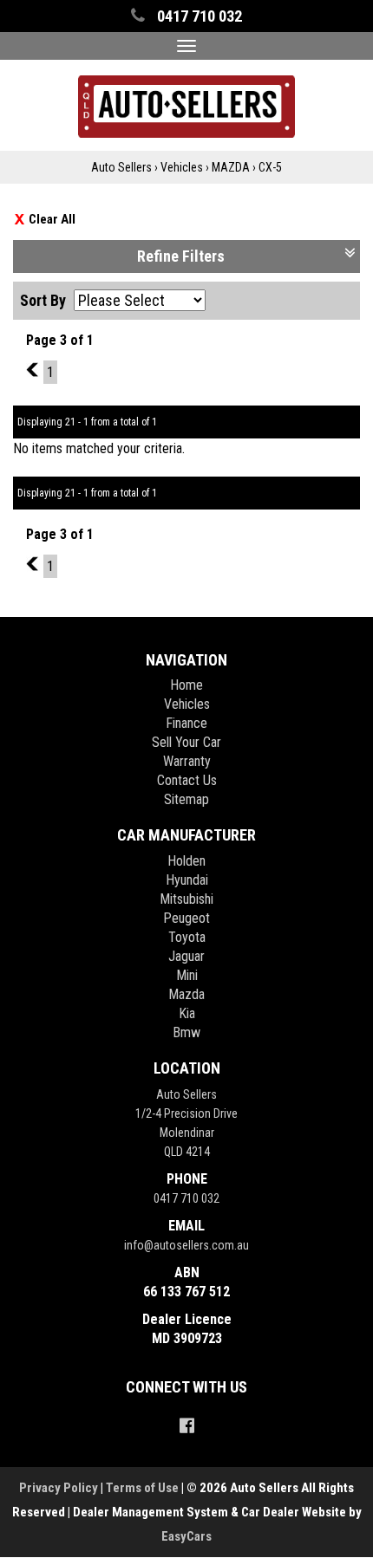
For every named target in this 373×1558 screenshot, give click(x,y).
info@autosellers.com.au (186, 1245)
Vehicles (181, 167)
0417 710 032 (186, 1198)
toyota (187, 937)
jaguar (186, 956)
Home (186, 685)
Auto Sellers (121, 167)
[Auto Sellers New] (186, 104)
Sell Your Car (186, 742)
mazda (186, 994)
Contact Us (187, 780)
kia (187, 1013)
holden (186, 861)
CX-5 (270, 167)
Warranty (187, 761)
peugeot (186, 918)
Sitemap (186, 799)
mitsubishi (186, 899)
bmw (186, 1032)
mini (187, 975)
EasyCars (186, 1536)
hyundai (187, 880)
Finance (186, 723)
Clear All (52, 219)
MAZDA (231, 167)
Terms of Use (143, 1488)
